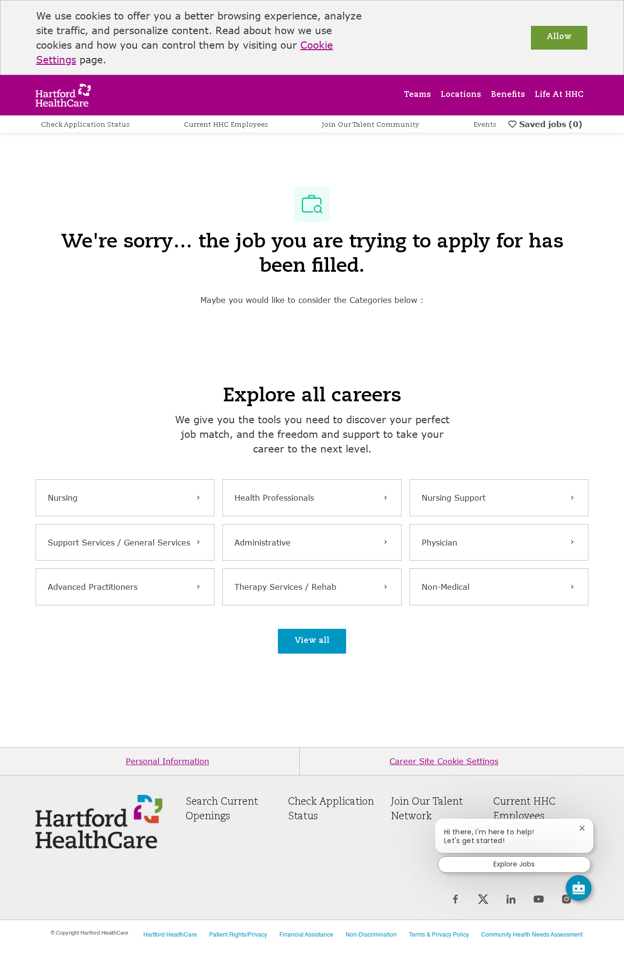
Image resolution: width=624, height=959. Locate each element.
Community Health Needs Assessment (532, 935)
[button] (312, 641)
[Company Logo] (63, 94)
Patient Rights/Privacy (238, 935)
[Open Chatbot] (578, 888)
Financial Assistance (306, 935)
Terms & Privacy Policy (439, 935)
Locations (461, 95)
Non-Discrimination (371, 935)
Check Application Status (85, 124)
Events (484, 124)
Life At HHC (559, 95)
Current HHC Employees (226, 124)
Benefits (508, 95)
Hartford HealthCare (170, 935)
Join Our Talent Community (370, 124)
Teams (417, 95)
